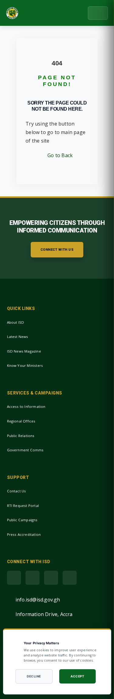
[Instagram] (70, 578)
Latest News (17, 336)
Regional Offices (21, 421)
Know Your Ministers (25, 365)
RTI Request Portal (23, 505)
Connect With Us (57, 250)
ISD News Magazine (24, 351)
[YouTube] (51, 578)
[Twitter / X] (33, 578)
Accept (77, 676)
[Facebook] (14, 578)
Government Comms (25, 450)
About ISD (15, 322)
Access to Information (26, 406)
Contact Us (16, 491)
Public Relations (21, 435)
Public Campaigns (22, 520)
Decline (34, 676)
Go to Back (59, 155)
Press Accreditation (24, 534)
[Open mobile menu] (98, 13)
